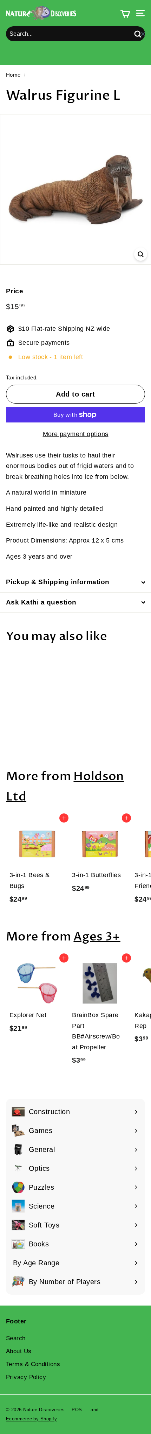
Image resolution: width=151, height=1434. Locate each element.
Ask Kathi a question (41, 602)
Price (14, 291)
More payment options (76, 434)
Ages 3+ (96, 937)
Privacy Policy (26, 1377)
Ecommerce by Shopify (31, 1418)
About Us (19, 1351)
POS (77, 1409)
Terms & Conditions (33, 1364)
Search (16, 1338)
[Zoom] (140, 254)
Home (13, 75)
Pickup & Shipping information (58, 582)
